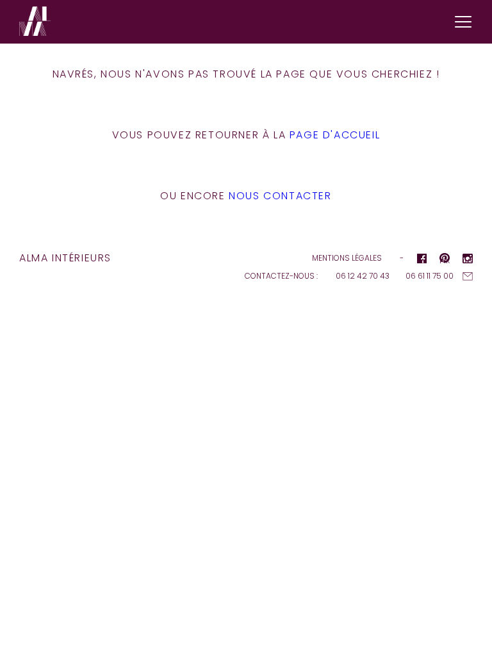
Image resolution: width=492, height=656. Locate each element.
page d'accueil (335, 134)
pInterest (444, 259)
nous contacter (280, 195)
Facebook (421, 259)
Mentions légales (347, 257)
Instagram (468, 259)
